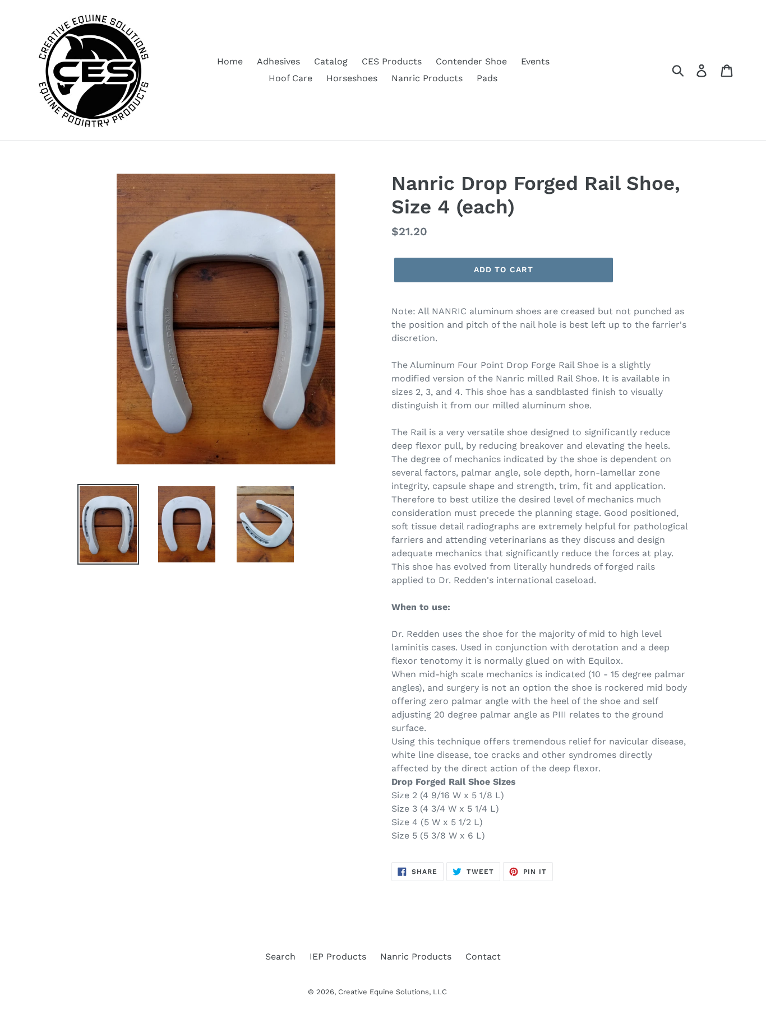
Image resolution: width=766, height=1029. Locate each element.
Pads (487, 78)
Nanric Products (427, 78)
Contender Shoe (471, 61)
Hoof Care (290, 78)
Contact (483, 956)
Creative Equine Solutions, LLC (392, 992)
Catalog (331, 61)
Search (280, 956)
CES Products (392, 61)
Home (230, 61)
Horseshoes (351, 78)
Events (535, 61)
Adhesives (278, 61)
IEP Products (338, 956)
